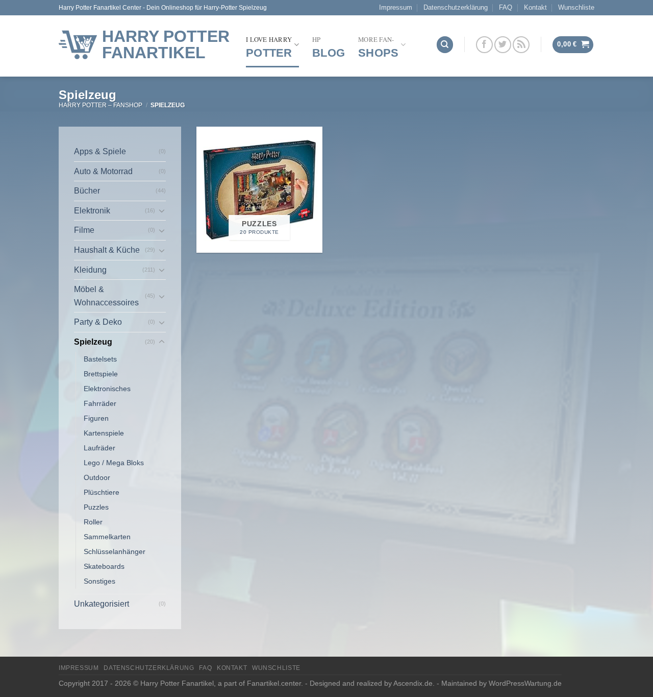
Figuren (96, 418)
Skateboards (104, 566)
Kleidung (90, 270)
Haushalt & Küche (107, 250)
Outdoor (97, 477)
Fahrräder (100, 403)
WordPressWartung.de (525, 683)
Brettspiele (101, 374)
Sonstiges (99, 581)
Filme (84, 230)
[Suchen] (445, 44)
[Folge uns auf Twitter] (502, 44)
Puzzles (96, 507)
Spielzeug (93, 342)
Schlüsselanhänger (114, 551)
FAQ (505, 7)
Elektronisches (107, 388)
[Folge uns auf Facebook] (484, 44)
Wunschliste (576, 7)
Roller (93, 522)
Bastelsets (100, 359)
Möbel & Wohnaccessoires (106, 296)
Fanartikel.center (274, 683)
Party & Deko (98, 322)
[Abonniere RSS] (521, 44)
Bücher (87, 190)
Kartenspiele (104, 433)
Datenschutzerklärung (455, 7)
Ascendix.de (413, 683)
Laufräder (99, 448)
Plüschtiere (101, 492)
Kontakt (535, 7)
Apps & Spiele (100, 151)
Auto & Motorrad (103, 171)
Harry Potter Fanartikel (166, 44)
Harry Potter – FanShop (100, 105)
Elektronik (92, 210)
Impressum (395, 7)
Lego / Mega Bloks (114, 463)
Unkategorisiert (101, 603)
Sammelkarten (107, 537)
